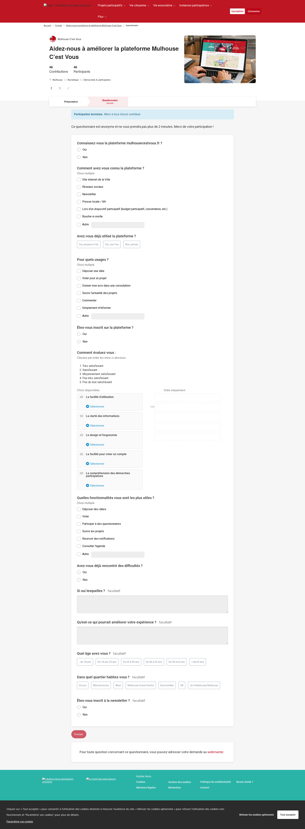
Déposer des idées (94, 509)
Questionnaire (132, 25)
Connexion (254, 11)
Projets (58, 25)
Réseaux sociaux (92, 186)
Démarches (174, 787)
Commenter (89, 300)
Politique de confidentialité (215, 781)
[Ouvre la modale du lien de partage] (68, 88)
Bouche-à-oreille (92, 216)
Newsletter (89, 194)
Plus (100, 16)
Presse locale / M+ (94, 201)
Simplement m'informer (96, 308)
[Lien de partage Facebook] (51, 88)
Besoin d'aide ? (244, 781)
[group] (152, 439)
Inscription (237, 11)
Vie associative (162, 5)
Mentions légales (146, 787)
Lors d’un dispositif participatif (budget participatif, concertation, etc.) (124, 209)
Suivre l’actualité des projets (99, 293)
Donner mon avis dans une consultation (106, 285)
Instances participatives (194, 5)
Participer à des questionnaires (101, 523)
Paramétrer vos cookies (20, 821)
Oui (85, 149)
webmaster (215, 752)
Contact (204, 787)
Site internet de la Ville (96, 179)
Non (85, 157)
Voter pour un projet (94, 278)
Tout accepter (288, 814)
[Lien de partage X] (60, 88)
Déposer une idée (93, 271)
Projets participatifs (110, 5)
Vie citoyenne (137, 5)
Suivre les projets (93, 531)
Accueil (47, 25)
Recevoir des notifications (98, 538)
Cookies (140, 781)
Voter (85, 516)
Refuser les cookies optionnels (256, 814)
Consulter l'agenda (93, 546)
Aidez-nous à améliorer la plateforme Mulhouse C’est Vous (94, 25)
